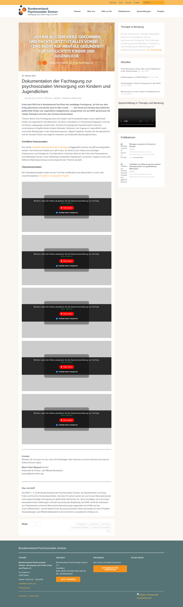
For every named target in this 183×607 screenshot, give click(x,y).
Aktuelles (30, 98)
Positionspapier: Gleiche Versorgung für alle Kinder (141, 83)
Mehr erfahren (66, 203)
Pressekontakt (24, 588)
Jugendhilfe (94, 524)
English (136, 2)
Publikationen (124, 11)
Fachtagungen (82, 524)
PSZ (108, 531)
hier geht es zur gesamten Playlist (54, 176)
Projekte (160, 11)
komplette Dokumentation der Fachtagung (50, 147)
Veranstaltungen (144, 11)
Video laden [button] (67, 208)
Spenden (113, 2)
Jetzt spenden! (68, 579)
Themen (77, 11)
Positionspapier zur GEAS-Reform (134, 77)
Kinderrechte (105, 524)
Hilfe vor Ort (107, 11)
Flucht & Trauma (44, 98)
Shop (121, 2)
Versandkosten (138, 157)
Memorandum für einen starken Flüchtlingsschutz (140, 92)
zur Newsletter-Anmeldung (110, 569)
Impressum (23, 596)
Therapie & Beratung (71, 98)
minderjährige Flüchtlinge (80, 528)
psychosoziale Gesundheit (101, 528)
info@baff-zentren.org (27, 584)
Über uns (91, 11)
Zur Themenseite (154, 50)
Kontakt (128, 2)
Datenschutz (34, 596)
